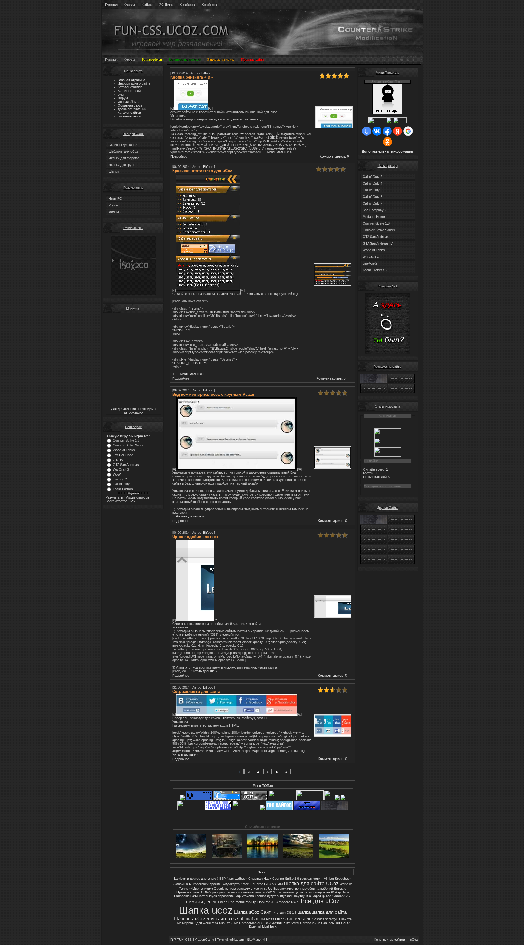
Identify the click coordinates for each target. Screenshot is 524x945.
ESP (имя (226, 878)
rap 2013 (268, 892)
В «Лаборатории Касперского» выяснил (230, 892)
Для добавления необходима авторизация (133, 410)
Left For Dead (123, 455)
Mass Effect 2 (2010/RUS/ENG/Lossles (295, 919)
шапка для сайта (329, 912)
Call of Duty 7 (372, 203)
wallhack (241, 878)
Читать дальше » (279, 152)
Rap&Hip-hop (321, 896)
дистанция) (209, 878)
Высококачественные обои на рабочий (303, 888)
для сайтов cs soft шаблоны (236, 918)
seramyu (331, 919)
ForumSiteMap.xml (230, 939)
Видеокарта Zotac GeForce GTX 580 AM (252, 884)
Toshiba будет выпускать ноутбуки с (283, 896)
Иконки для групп (122, 165)
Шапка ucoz (206, 910)
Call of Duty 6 (372, 196)
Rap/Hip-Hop (254, 902)
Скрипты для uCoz (123, 145)
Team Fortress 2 (375, 270)
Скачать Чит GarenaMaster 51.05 (244, 923)
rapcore (284, 902)
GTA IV (118, 460)
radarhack (201, 884)
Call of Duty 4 (372, 183)
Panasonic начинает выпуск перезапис (204, 896)
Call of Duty (121, 484)
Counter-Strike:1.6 (376, 223)
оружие (215, 884)
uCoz (414, 939)
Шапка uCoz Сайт (252, 912)
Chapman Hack (259, 878)
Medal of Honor (374, 216)
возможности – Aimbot (317, 878)
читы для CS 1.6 (284, 912)
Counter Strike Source (129, 445)
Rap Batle (342, 892)
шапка (304, 912)
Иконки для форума (124, 158)
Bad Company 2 (374, 210)
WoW (117, 474)
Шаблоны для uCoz (123, 151)
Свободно (187, 4)
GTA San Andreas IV (378, 243)
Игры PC (115, 198)
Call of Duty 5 (372, 190)
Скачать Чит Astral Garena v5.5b (295, 923)
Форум (129, 4)
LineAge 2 (370, 263)
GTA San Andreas (126, 464)
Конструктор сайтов (389, 939)
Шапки (114, 171)
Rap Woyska (244, 896)
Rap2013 (271, 902)
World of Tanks (124, 450)
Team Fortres (123, 489)
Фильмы (115, 212)
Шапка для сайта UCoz (311, 883)
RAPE (295, 902)
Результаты (114, 497)
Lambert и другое (187, 878)
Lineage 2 (120, 479)
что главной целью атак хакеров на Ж (305, 892)
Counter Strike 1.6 (126, 440)
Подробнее (179, 156)
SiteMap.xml (256, 939)
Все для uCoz (320, 901)
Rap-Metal (236, 902)
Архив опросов (137, 497)
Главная (111, 4)
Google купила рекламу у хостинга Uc (243, 888)
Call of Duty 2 (372, 176)
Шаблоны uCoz (190, 918)
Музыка (114, 205)
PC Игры (166, 4)
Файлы (147, 4)
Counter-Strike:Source (379, 230)
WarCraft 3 (121, 469)
